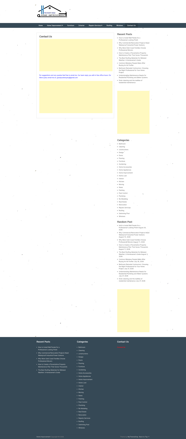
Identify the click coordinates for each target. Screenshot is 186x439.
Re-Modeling (123, 199)
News (121, 187)
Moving (121, 184)
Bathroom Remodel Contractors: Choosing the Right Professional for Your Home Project (133, 70)
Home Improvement (54, 25)
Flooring (121, 158)
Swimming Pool (124, 213)
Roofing (109, 25)
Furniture (70, 25)
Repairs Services (95, 25)
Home (41, 25)
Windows (119, 25)
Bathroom (122, 144)
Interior (81, 25)
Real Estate (123, 202)
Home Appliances (125, 170)
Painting (122, 190)
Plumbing (122, 196)
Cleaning (122, 147)
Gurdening (122, 164)
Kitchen (121, 181)
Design (121, 152)
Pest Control (123, 193)
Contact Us (131, 25)
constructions (123, 149)
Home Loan (123, 176)
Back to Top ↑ (144, 437)
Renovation (123, 205)
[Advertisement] (75, 55)
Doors (121, 155)
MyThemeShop (133, 437)
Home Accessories (125, 167)
